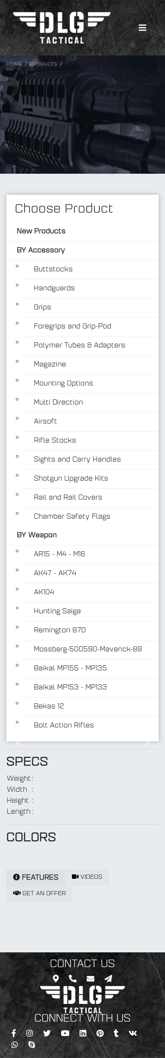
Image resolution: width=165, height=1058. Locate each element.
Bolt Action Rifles (64, 725)
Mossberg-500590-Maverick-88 (88, 649)
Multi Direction (58, 402)
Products (43, 64)
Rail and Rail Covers (68, 498)
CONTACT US (82, 965)
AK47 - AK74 (55, 573)
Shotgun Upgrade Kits (71, 479)
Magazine (50, 364)
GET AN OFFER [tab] (43, 894)
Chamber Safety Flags (72, 517)
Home (14, 64)
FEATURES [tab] (39, 878)
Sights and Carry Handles (77, 460)
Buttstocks (53, 269)
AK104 (44, 592)
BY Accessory (41, 250)
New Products (41, 231)
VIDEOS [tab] (90, 877)
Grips (42, 307)
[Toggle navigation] (142, 28)
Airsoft (45, 421)
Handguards (54, 288)
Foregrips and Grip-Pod (72, 326)
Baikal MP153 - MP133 (70, 687)
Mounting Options (63, 383)
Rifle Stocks (55, 440)
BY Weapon (37, 535)
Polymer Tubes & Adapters (79, 345)
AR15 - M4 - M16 (59, 554)
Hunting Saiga (57, 611)
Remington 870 (60, 630)
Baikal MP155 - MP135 (70, 668)
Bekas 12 (49, 706)
